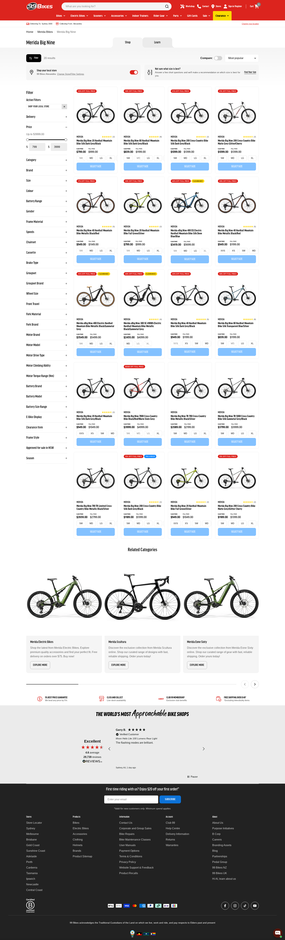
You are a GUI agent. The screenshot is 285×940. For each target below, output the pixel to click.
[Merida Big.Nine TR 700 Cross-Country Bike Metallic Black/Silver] (190, 389)
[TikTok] (245, 906)
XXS (223, 250)
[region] (156, 749)
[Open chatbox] (277, 933)
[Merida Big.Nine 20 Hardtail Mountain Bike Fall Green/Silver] (190, 478)
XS (233, 250)
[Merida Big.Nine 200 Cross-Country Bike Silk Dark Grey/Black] (190, 113)
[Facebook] (225, 906)
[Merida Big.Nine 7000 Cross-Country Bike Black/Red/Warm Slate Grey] (143, 389)
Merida (80, 137)
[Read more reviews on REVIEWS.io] (92, 762)
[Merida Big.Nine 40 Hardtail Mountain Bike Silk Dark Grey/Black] (190, 296)
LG (101, 158)
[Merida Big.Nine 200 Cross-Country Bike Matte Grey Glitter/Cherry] (237, 113)
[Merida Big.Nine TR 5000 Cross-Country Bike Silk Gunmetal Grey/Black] (237, 389)
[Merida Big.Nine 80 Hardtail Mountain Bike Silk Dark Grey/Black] (143, 113)
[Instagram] (235, 906)
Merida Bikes (45, 31)
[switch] (134, 72)
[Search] (167, 6)
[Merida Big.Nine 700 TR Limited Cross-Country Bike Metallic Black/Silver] (96, 478)
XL (111, 158)
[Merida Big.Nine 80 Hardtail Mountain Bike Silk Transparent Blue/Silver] (237, 296)
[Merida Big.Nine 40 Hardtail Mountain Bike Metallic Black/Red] (96, 203)
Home (29, 31)
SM (81, 158)
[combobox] (117, 6)
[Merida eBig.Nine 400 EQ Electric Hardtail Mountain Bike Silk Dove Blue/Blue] (190, 203)
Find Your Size (250, 72)
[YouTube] (255, 906)
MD (91, 158)
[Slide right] (255, 684)
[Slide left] (245, 684)
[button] (108, 137)
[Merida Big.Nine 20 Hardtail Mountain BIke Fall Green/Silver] (143, 203)
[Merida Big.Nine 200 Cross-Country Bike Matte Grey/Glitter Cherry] (237, 478)
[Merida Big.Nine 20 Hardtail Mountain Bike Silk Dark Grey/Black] (96, 113)
